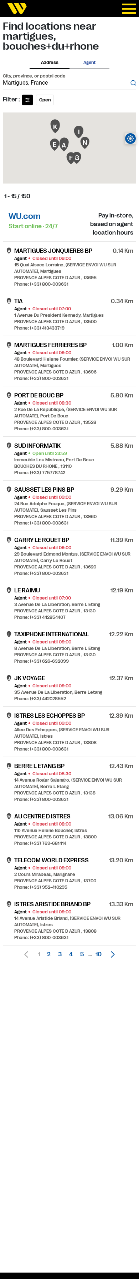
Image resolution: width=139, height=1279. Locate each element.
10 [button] (99, 954)
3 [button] (60, 954)
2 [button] (49, 954)
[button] (111, 954)
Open (45, 99)
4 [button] (71, 954)
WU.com (25, 216)
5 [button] (82, 954)
